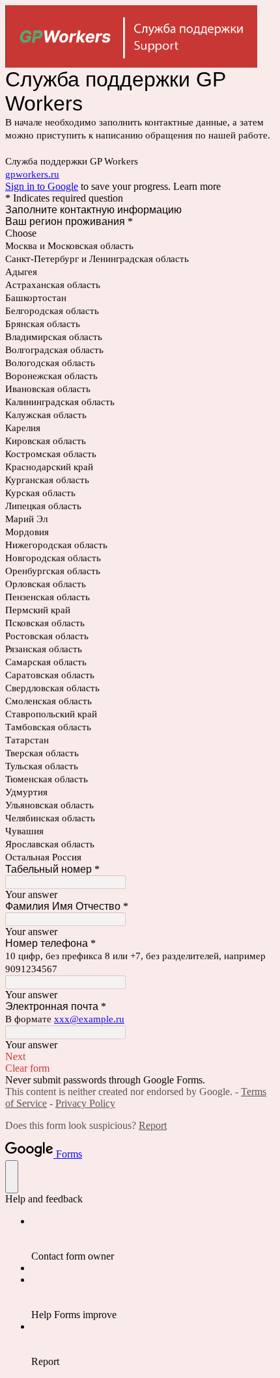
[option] (140, 233)
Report (153, 1125)
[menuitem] (153, 1238)
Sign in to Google (41, 186)
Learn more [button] (197, 186)
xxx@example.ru (89, 1019)
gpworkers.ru (32, 174)
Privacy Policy (85, 1103)
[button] (140, 1057)
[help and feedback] (11, 1176)
